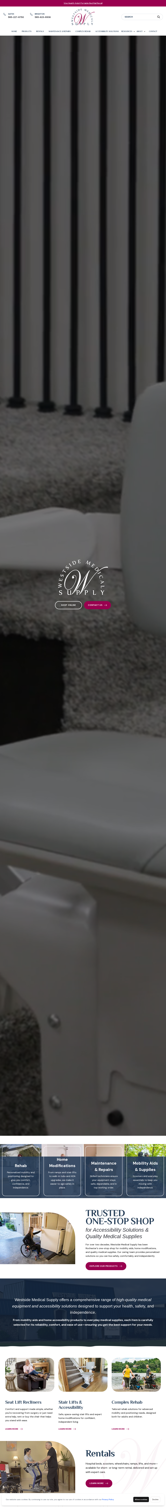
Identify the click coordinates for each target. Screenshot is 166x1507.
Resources (126, 31)
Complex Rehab (83, 31)
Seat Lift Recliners (23, 1402)
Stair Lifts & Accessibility (70, 1404)
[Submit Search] (158, 17)
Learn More (14, 1428)
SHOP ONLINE (68, 605)
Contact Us (95, 605)
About (139, 31)
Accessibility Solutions (107, 31)
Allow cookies (141, 1499)
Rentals (40, 31)
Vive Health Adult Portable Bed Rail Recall (83, 3)
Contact (153, 31)
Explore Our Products (104, 1266)
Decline (155, 1499)
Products (26, 31)
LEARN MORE (101, 1484)
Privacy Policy (108, 1499)
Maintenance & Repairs (60, 31)
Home (14, 31)
